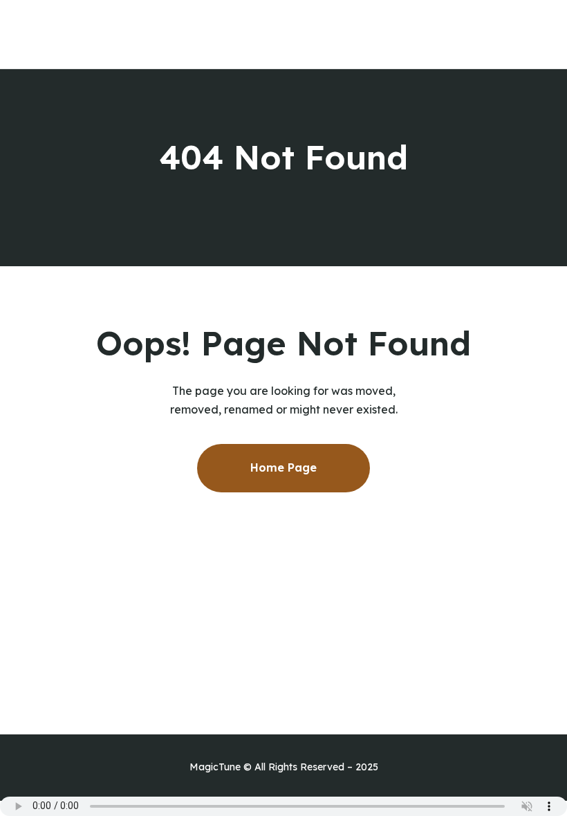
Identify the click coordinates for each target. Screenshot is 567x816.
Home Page (283, 467)
